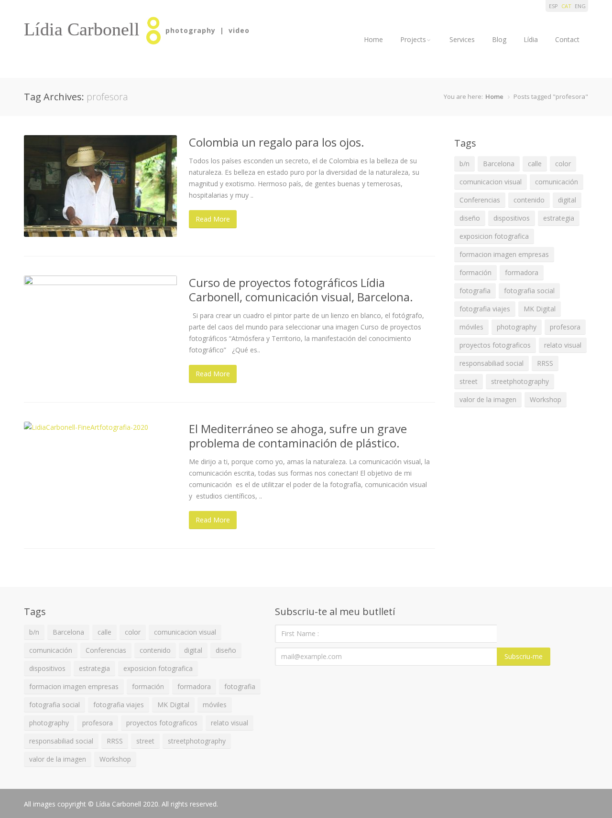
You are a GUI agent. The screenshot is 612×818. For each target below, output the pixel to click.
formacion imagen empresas (504, 254)
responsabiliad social (491, 363)
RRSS (545, 363)
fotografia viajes (484, 308)
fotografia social (529, 290)
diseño (469, 218)
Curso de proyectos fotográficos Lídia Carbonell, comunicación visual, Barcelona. (301, 290)
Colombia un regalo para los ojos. (276, 142)
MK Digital (540, 308)
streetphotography (520, 381)
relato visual (562, 345)
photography (516, 326)
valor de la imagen (487, 399)
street (468, 381)
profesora (565, 326)
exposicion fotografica (494, 236)
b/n (464, 163)
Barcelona (498, 163)
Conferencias (479, 199)
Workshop (545, 399)
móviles (471, 326)
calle (535, 163)
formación (475, 272)
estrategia (558, 218)
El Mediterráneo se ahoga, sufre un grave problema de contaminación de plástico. (298, 436)
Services (462, 39)
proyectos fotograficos (495, 345)
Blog (499, 39)
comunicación (556, 181)
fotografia (475, 290)
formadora (521, 272)
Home (373, 39)
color (563, 163)
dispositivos (511, 218)
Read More (213, 218)
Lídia (531, 39)
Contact (567, 39)
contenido (529, 199)
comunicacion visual (490, 181)
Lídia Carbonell (82, 29)
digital (567, 199)
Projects (413, 39)
